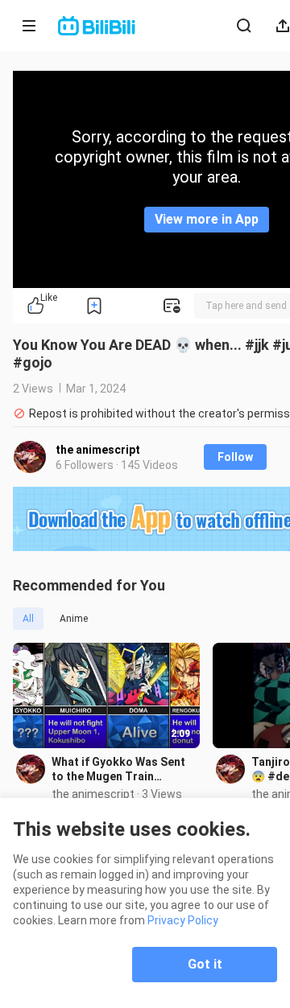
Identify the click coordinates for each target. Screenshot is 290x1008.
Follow (235, 457)
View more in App (207, 219)
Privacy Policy (182, 920)
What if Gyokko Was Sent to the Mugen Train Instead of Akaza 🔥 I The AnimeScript (120, 769)
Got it (205, 964)
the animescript (98, 449)
